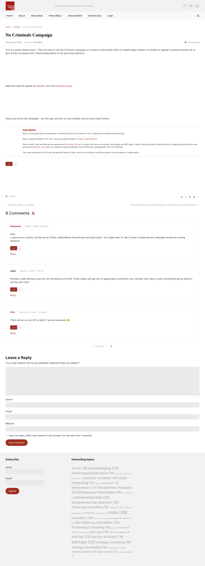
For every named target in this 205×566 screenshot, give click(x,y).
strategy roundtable (89, 547)
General (16, 27)
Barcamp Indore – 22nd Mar (21, 205)
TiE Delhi (49, 139)
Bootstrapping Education (93, 473)
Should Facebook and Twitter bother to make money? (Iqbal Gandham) (164, 205)
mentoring (107, 518)
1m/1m (79, 468)
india (118, 512)
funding (114, 507)
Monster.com (39, 147)
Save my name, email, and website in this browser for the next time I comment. (50, 435)
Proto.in (124, 527)
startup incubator (108, 537)
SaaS (75, 532)
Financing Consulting (90, 507)
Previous (99, 346)
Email (9, 411)
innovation (82, 518)
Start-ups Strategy (119, 532)
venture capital (84, 551)
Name (9, 399)
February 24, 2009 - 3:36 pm (32, 312)
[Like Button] (9, 164)
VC (122, 548)
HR (97, 513)
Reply (13, 254)
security (84, 532)
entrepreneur (84, 487)
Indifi (89, 133)
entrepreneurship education (95, 502)
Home (8, 27)
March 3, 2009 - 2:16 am (32, 271)
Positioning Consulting (91, 527)
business (119, 474)
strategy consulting (113, 542)
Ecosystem (110, 483)
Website (10, 423)
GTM (89, 513)
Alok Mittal (37, 42)
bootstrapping (103, 468)
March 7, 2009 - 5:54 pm (37, 226)
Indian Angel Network (87, 139)
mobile (117, 518)
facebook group (63, 85)
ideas (104, 513)
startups (83, 542)
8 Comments (193, 42)
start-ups (98, 532)
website (40, 85)
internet (97, 518)
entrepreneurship (92, 497)
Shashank (15, 226)
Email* (9, 478)
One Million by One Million (97, 523)
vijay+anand (107, 551)
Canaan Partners (74, 144)
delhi (98, 483)
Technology (114, 548)
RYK (12, 312)
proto (114, 528)
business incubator (100, 478)
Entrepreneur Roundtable (99, 492)
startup (81, 536)
